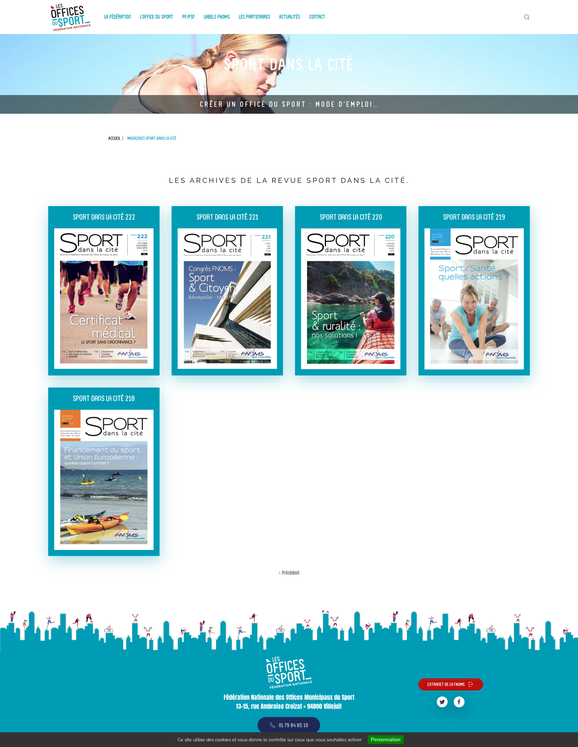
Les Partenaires (254, 16)
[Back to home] (71, 17)
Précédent (290, 572)
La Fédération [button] (117, 16)
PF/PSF (188, 16)
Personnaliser (386, 739)
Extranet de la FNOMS (446, 684)
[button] (527, 17)
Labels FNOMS (217, 16)
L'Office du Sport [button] (156, 16)
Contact (317, 16)
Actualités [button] (289, 16)
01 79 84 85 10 (293, 725)
